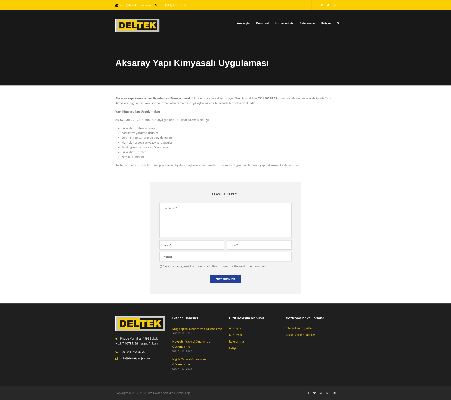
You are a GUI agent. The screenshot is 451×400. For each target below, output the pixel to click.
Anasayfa (243, 23)
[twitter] (328, 5)
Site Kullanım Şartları (300, 328)
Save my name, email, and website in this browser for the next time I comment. (215, 266)
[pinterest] (322, 5)
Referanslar (307, 23)
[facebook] (316, 5)
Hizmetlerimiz (284, 23)
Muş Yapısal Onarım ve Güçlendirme (197, 329)
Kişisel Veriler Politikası (301, 335)
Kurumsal (262, 23)
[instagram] (334, 5)
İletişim (326, 23)
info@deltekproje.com (135, 5)
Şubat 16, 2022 (182, 333)
